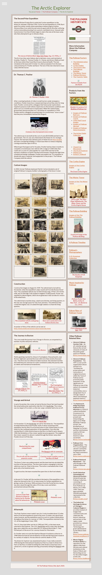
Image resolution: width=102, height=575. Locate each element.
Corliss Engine (78, 65)
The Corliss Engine (77, 161)
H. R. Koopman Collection (74, 257)
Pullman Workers (79, 75)
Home (38, 12)
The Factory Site (79, 67)
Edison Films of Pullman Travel (75, 312)
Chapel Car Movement (77, 148)
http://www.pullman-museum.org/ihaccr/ (81, 535)
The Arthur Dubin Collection (79, 134)
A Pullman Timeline (77, 242)
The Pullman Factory (78, 58)
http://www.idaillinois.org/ (83, 558)
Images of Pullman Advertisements (80, 129)
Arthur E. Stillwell (79, 154)
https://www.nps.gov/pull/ (83, 469)
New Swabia (57, 139)
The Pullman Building (77, 70)
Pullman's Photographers (75, 251)
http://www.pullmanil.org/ (83, 400)
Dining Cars (77, 152)
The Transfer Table (80, 77)
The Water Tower (79, 73)
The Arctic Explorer (80, 151)
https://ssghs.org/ (80, 499)
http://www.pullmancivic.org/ (84, 456)
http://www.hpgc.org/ (82, 355)
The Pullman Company (50, 12)
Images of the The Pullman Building (75, 216)
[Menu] (4, 3)
